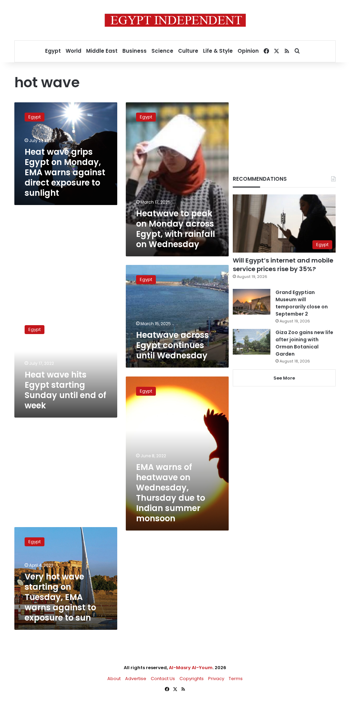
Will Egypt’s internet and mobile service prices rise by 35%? (283, 264)
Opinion (248, 50)
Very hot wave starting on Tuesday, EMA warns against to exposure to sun (60, 597)
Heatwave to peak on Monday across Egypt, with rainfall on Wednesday (175, 229)
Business (134, 50)
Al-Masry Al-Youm (191, 667)
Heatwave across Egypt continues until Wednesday (172, 345)
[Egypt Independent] (175, 20)
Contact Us (163, 678)
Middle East (102, 50)
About (114, 678)
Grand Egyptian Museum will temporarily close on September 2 (301, 303)
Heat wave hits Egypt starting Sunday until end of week (65, 390)
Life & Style (218, 50)
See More (284, 378)
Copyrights (191, 678)
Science (162, 50)
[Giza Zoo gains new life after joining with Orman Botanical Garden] (251, 342)
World (73, 50)
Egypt (53, 50)
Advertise (135, 678)
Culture (188, 50)
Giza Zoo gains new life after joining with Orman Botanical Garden (304, 343)
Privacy (216, 678)
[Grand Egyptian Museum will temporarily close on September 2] (251, 302)
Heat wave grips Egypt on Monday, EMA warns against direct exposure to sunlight (65, 172)
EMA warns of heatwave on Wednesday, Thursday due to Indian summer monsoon (170, 492)
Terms (236, 678)
